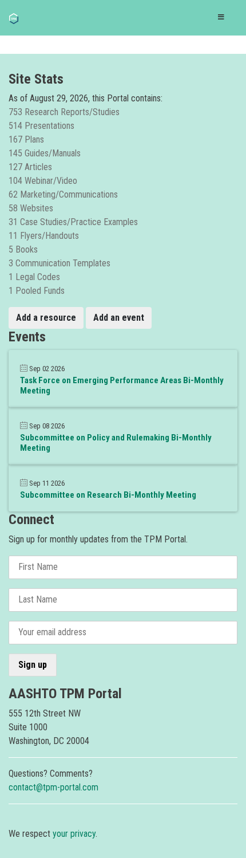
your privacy (74, 833)
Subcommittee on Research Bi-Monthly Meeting (108, 495)
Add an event (118, 317)
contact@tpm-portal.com (53, 787)
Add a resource (46, 317)
